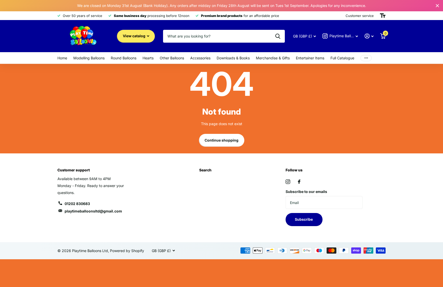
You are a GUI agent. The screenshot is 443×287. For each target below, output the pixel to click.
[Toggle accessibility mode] (383, 15)
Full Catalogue (342, 58)
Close (437, 5)
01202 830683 (77, 203)
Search (205, 170)
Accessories (200, 58)
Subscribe (304, 219)
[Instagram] (288, 181)
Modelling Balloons (89, 58)
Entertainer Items (310, 58)
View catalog (134, 36)
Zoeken (278, 36)
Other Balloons (172, 58)
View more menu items (366, 58)
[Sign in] (369, 36)
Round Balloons (123, 58)
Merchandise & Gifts (273, 58)
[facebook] (299, 182)
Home (62, 58)
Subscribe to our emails (306, 191)
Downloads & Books (233, 58)
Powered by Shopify (127, 250)
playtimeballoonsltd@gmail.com (93, 211)
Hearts (148, 58)
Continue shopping (221, 140)
